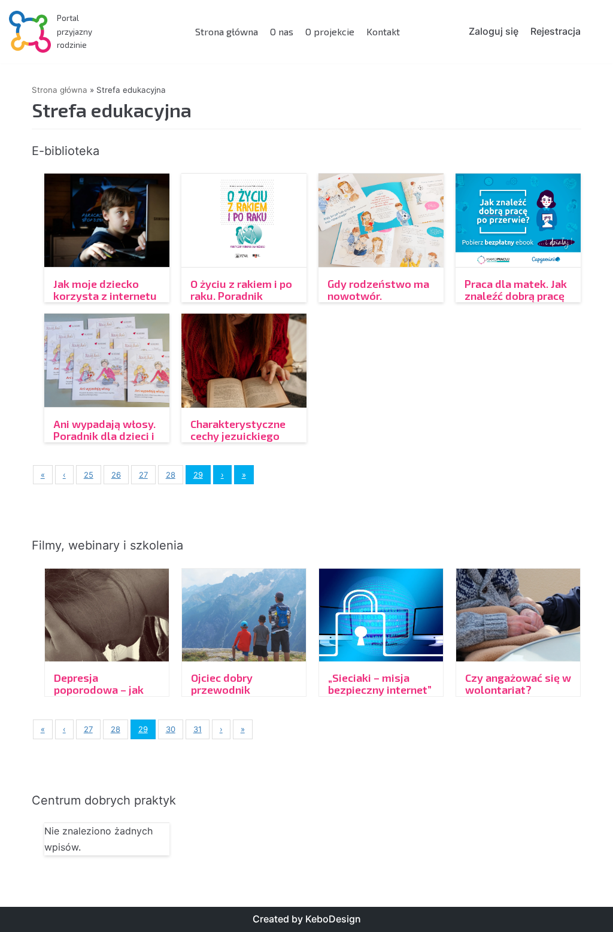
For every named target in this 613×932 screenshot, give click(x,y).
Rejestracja (555, 31)
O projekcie (329, 31)
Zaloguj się (493, 31)
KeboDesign (333, 919)
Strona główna (226, 31)
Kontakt (383, 31)
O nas (281, 31)
